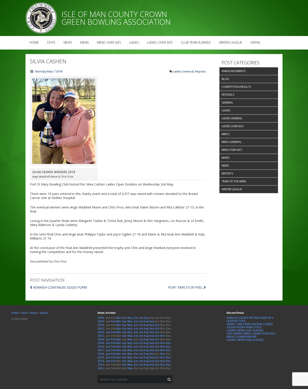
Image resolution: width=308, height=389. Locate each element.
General (227, 102)
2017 (101, 350)
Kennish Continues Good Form (60, 287)
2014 (101, 361)
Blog (225, 79)
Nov (162, 335)
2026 (101, 317)
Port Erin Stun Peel (186, 287)
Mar (118, 317)
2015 (101, 357)
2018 (101, 346)
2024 (101, 325)
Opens (255, 42)
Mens (84, 42)
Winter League (230, 42)
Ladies (134, 42)
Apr (124, 317)
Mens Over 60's (232, 150)
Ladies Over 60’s (160, 42)
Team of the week (234, 181)
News (68, 42)
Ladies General (183, 71)
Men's (225, 134)
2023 (101, 328)
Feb (113, 321)
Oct (157, 325)
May (130, 317)
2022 (101, 332)
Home (34, 42)
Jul (141, 317)
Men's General (231, 142)
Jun (135, 317)
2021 (101, 335)
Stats (51, 42)
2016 (101, 353)
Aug (146, 317)
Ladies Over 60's (233, 126)
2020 (101, 339)
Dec (168, 343)
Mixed (226, 158)
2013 (101, 364)
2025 (101, 321)
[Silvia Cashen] (64, 165)
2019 (101, 343)
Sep (151, 321)
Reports (200, 71)
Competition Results (236, 87)
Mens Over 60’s (109, 42)
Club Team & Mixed (196, 42)
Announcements (234, 71)
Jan (108, 332)
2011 (101, 368)
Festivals (228, 95)
